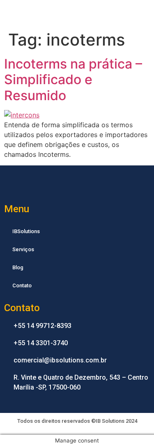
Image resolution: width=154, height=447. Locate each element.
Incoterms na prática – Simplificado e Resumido (73, 79)
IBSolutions (26, 231)
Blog (17, 267)
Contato (22, 285)
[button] (142, 13)
